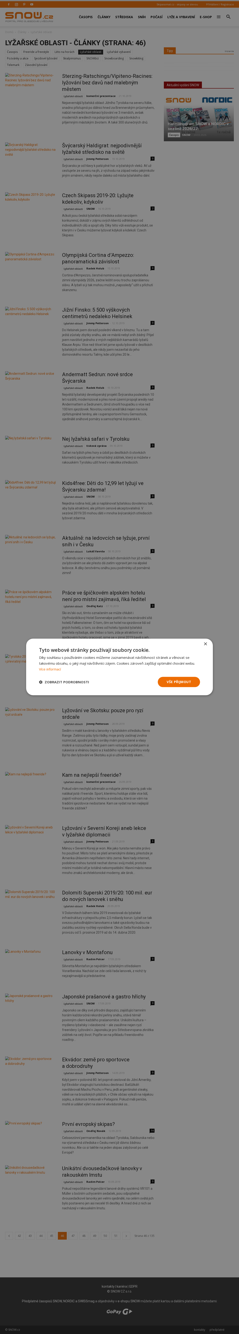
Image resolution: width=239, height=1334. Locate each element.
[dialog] (119, 667)
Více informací (50, 669)
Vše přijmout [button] (179, 682)
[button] (64, 682)
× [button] (205, 644)
